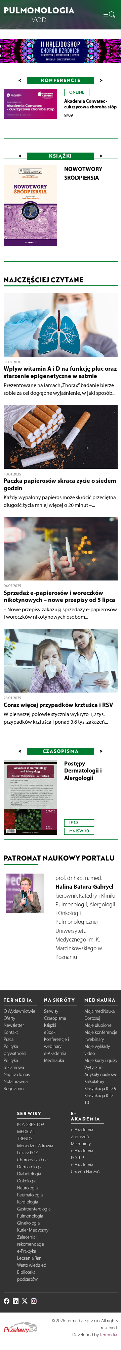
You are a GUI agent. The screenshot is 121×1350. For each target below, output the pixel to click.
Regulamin (14, 1088)
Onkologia (26, 1181)
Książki (50, 1025)
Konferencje (60, 80)
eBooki (50, 1032)
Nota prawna (16, 1081)
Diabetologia (29, 1174)
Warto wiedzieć (31, 1265)
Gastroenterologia (33, 1209)
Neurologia (27, 1188)
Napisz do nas (17, 1074)
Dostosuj (92, 1018)
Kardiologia (27, 1202)
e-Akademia (55, 1053)
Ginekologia (28, 1223)
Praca (8, 1039)
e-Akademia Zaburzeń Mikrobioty (82, 1137)
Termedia (108, 1335)
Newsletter (14, 1025)
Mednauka (54, 1060)
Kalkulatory (94, 1081)
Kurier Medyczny (32, 1230)
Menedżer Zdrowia (35, 1146)
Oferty (9, 1018)
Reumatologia (30, 1195)
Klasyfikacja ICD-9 (100, 1088)
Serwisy (51, 1011)
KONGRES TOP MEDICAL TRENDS (30, 1132)
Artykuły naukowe (100, 1074)
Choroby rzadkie (32, 1160)
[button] (109, 15)
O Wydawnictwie (19, 1011)
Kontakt (11, 1032)
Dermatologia (29, 1167)
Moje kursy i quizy (100, 1060)
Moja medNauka (99, 1011)
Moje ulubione (98, 1025)
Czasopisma (55, 1018)
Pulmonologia (30, 1216)
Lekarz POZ (27, 1153)
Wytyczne (93, 1067)
